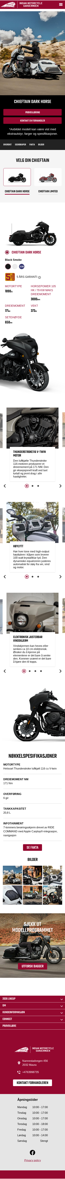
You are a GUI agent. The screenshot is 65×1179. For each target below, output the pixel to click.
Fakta (32, 145)
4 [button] (41, 671)
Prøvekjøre (9, 1026)
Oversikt (7, 145)
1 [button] (27, 486)
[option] (32, 445)
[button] (5, 486)
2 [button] (32, 486)
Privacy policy (32, 1160)
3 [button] (38, 486)
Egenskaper (20, 145)
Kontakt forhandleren (32, 1083)
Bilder (41, 145)
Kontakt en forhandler (32, 121)
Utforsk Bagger (33, 966)
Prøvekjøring (32, 112)
